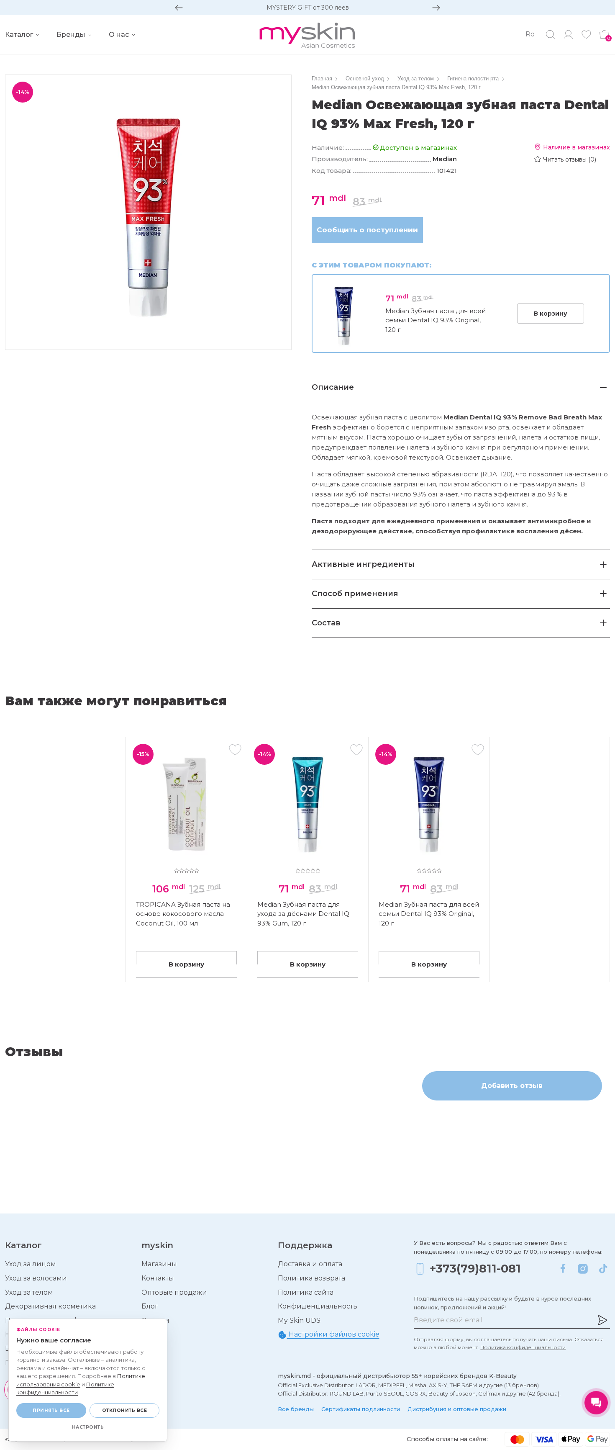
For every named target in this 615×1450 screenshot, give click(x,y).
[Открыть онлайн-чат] (596, 1402)
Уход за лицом (30, 1264)
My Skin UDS (299, 1320)
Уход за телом (29, 1292)
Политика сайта (305, 1292)
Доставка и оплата (310, 1264)
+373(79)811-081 (475, 1268)
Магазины (159, 1264)
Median (445, 159)
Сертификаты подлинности (360, 1409)
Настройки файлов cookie (333, 1334)
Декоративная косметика (50, 1306)
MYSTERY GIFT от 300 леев (307, 7)
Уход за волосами (36, 1278)
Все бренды (296, 1409)
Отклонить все (124, 1410)
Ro (530, 34)
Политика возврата (311, 1278)
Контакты (157, 1278)
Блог (149, 1306)
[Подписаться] (602, 1320)
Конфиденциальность (317, 1306)
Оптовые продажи (174, 1292)
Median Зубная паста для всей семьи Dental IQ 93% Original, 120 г (435, 320)
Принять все (51, 1410)
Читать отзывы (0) (569, 159)
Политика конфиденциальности (523, 1347)
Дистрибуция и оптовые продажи (456, 1409)
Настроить (88, 1427)
